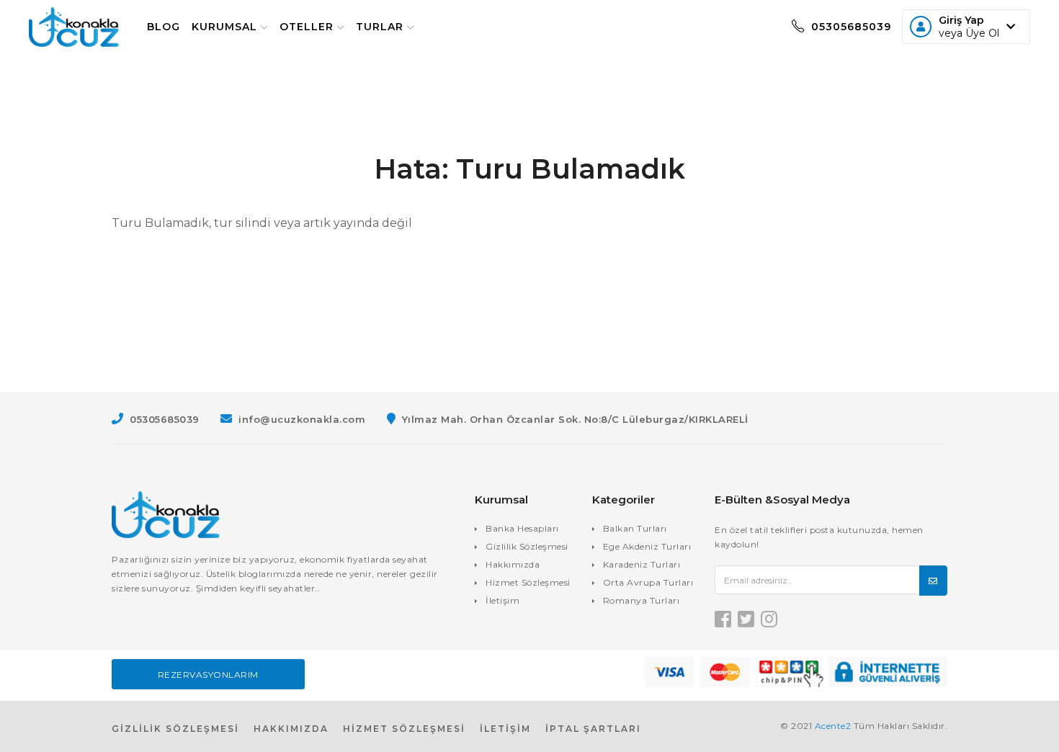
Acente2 (833, 725)
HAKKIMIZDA (291, 728)
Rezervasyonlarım (208, 674)
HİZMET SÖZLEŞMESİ (404, 728)
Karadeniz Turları (642, 564)
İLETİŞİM (505, 728)
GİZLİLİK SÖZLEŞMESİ (175, 728)
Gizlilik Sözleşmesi (527, 546)
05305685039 (849, 26)
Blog (163, 26)
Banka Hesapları (522, 528)
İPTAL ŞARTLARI (593, 728)
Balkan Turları (635, 528)
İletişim (502, 600)
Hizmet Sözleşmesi (528, 582)
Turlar (379, 26)
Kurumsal (224, 26)
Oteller (307, 26)
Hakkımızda (513, 564)
